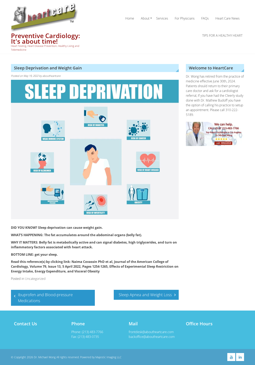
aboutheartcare (51, 76)
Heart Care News (227, 18)
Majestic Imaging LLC (108, 357)
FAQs (205, 18)
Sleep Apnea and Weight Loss (145, 294)
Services (162, 18)
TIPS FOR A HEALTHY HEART (222, 35)
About (145, 18)
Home (129, 18)
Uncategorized (35, 278)
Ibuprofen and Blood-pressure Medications (45, 297)
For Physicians (184, 18)
